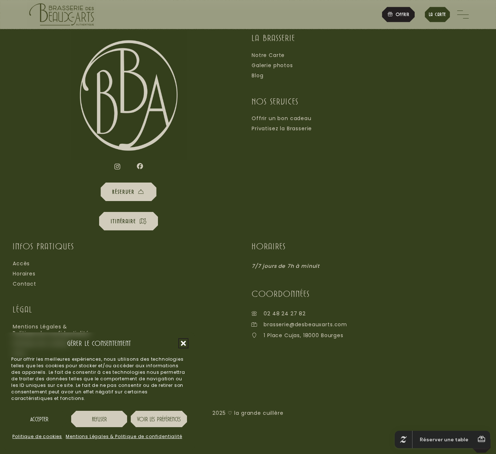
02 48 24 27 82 (285, 313)
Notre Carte (268, 55)
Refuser (99, 419)
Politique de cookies (37, 436)
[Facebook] (140, 166)
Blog (257, 75)
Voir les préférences (159, 419)
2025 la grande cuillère (247, 413)
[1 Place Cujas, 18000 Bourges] (258, 335)
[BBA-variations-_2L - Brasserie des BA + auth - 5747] (61, 14)
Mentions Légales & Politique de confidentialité (124, 436)
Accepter (39, 419)
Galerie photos (272, 65)
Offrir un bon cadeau (282, 118)
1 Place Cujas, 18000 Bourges (303, 335)
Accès (21, 263)
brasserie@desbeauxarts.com (305, 324)
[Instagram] (117, 166)
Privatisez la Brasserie (282, 128)
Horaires (24, 273)
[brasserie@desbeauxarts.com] (258, 324)
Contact (24, 283)
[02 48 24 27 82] (258, 313)
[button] (183, 343)
